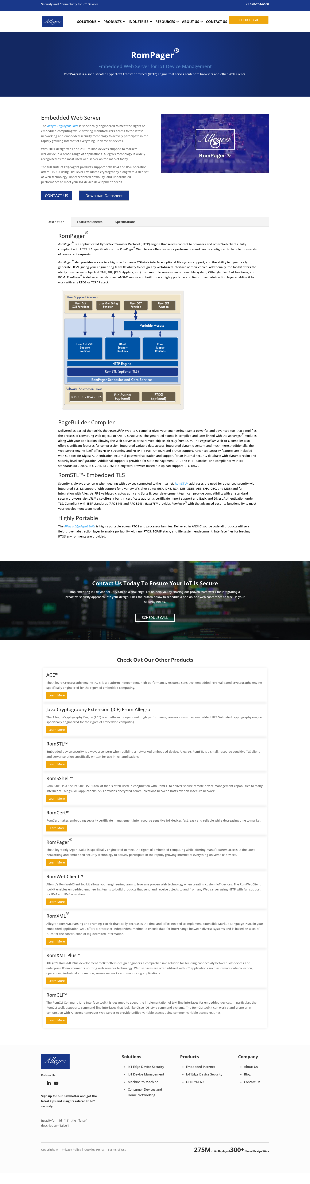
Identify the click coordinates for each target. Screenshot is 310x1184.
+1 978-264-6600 (257, 4)
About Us (251, 1067)
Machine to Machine (143, 1082)
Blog (247, 1074)
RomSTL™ (182, 483)
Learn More (57, 695)
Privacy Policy (71, 1150)
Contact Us (252, 1082)
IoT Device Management (146, 1074)
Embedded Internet (200, 1067)
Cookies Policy (94, 1150)
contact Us (56, 195)
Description (56, 222)
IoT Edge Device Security (146, 1067)
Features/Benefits (89, 222)
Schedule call (249, 20)
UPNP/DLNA (195, 1082)
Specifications (125, 222)
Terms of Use (117, 1150)
